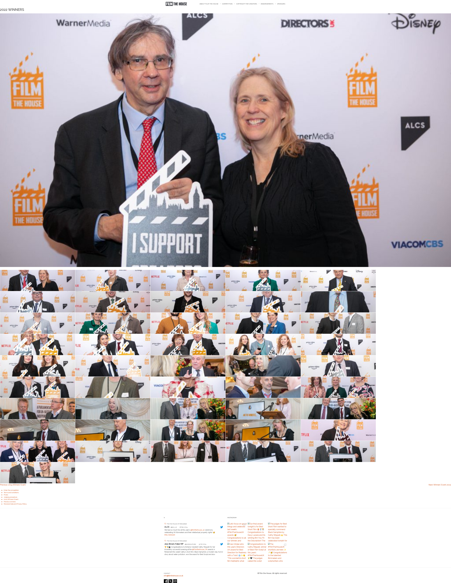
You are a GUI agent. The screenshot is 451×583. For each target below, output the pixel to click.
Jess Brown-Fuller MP (173, 544)
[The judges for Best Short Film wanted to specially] (277, 532)
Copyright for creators (246, 4)
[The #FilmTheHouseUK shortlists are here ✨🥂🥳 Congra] (277, 552)
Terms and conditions (11, 492)
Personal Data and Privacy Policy (15, 504)
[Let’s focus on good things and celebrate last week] (237, 532)
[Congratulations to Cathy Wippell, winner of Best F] (257, 552)
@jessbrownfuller (190, 544)
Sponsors (281, 4)
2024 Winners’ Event (11, 499)
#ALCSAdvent (169, 535)
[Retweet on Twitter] (165, 524)
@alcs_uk (174, 527)
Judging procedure (10, 497)
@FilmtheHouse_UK (199, 549)
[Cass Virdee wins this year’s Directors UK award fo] (237, 552)
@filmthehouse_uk (197, 530)
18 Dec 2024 (183, 527)
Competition (227, 4)
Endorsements (267, 4)
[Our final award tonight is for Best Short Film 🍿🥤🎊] (257, 532)
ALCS (166, 527)
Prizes (6, 495)
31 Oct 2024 (202, 544)
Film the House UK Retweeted (177, 524)
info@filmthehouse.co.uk (173, 576)
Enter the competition (11, 490)
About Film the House (209, 4)
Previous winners (10, 502)
